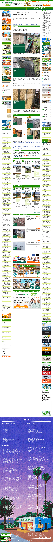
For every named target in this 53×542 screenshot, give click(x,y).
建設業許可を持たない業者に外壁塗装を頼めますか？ (10, 439)
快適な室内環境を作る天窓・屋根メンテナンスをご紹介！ (35, 470)
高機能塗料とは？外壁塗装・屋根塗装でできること (6, 202)
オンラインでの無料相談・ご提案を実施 (46, 144)
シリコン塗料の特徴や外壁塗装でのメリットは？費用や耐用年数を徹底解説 (38, 517)
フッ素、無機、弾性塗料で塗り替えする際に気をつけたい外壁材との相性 (12, 505)
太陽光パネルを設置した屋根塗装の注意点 (46, 257)
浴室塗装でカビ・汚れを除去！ (5, 268)
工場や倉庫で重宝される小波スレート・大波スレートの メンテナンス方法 (12, 506)
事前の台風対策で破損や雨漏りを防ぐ (46, 269)
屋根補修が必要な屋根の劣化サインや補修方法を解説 (35, 476)
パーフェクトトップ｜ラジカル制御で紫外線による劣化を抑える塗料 (37, 499)
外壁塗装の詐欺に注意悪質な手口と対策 (46, 166)
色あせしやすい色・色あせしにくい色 (46, 79)
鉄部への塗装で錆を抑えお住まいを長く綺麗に (6, 257)
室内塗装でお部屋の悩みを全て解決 (32, 450)
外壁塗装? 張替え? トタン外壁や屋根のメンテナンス (35, 458)
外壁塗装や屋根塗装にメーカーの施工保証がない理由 (46, 207)
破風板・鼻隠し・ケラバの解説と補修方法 (6, 215)
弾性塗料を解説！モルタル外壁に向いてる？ (46, 302)
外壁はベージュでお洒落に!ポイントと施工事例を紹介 (47, 295)
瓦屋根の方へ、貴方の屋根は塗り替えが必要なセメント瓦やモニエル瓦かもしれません (39, 465)
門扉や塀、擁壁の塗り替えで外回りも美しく (34, 449)
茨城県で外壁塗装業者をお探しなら (7, 440)
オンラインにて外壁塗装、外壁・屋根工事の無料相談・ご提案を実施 (37, 452)
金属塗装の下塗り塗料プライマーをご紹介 (46, 199)
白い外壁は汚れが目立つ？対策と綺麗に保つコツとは (46, 292)
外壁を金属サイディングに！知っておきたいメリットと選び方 (36, 457)
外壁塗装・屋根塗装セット (6, 51)
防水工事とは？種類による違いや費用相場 (6, 280)
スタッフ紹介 (4, 438)
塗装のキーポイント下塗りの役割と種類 (46, 197)
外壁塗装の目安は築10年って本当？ (5, 141)
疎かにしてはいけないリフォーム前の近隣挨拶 (46, 171)
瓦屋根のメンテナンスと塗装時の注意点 (6, 252)
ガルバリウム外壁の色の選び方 (46, 189)
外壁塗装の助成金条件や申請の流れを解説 (46, 149)
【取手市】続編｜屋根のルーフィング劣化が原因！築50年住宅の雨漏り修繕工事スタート (46, 21)
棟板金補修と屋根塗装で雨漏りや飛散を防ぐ (6, 275)
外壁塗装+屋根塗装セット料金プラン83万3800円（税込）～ (36, 432)
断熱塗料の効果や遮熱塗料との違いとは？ (46, 264)
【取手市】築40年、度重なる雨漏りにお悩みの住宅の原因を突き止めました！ (46, 33)
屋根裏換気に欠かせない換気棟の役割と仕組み (6, 290)
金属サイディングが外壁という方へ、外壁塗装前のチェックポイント (37, 535)
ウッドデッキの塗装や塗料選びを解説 (6, 265)
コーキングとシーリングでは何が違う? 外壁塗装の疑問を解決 (11, 499)
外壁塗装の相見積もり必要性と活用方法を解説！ (46, 156)
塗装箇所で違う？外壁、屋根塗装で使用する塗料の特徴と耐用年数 (36, 524)
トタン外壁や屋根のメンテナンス (5, 247)
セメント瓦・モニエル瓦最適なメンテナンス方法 (6, 255)
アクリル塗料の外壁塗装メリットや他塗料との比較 (6, 172)
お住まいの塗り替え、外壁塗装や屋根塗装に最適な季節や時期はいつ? (12, 479)
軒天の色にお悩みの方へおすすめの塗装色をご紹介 (6, 220)
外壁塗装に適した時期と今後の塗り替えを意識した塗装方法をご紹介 (12, 478)
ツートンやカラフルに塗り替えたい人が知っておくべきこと (47, 82)
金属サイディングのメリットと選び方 (5, 245)
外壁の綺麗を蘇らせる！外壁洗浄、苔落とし (46, 252)
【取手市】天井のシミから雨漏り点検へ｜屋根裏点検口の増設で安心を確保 (46, 13)
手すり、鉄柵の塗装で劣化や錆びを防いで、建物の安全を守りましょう (37, 479)
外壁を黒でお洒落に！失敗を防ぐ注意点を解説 (46, 290)
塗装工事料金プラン (36, 8)
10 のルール (4, 431)
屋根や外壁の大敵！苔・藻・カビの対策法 (46, 254)
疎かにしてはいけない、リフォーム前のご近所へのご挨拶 (10, 460)
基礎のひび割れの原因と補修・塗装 (45, 274)
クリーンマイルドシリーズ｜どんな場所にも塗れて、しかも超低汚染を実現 (38, 515)
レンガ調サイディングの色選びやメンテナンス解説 (6, 190)
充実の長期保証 (5, 433)
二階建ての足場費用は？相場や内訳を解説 (46, 217)
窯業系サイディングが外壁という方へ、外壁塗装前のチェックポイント (37, 534)
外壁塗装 (6, 46)
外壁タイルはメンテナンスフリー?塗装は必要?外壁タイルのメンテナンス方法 (38, 460)
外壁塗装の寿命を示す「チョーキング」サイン (6, 185)
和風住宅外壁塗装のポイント (46, 239)
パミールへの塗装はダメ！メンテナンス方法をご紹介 (46, 262)
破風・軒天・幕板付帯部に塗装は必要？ (6, 212)
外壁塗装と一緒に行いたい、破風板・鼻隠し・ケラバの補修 (36, 467)
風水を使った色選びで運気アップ (47, 72)
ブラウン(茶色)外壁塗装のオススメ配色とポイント (46, 297)
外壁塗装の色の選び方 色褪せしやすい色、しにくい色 (10, 449)
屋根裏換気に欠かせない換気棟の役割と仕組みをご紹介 (10, 514)
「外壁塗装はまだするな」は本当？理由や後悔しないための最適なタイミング (13, 458)
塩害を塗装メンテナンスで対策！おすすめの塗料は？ (10, 515)
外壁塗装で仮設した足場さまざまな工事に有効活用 (46, 212)
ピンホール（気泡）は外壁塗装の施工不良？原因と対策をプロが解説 (12, 486)
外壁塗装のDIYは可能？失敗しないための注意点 (46, 222)
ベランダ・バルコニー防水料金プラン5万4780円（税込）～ (36, 433)
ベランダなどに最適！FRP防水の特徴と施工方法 (6, 283)
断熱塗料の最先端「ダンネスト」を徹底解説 (46, 267)
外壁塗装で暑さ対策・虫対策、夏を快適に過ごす (34, 494)
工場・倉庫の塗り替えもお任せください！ (46, 131)
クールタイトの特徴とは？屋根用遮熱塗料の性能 (46, 310)
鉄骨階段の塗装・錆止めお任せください (6, 260)
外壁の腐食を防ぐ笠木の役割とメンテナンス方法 (6, 225)
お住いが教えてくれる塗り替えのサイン (6, 138)
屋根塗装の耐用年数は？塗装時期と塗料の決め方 (46, 279)
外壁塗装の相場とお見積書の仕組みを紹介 (46, 159)
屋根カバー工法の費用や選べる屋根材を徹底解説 (6, 159)
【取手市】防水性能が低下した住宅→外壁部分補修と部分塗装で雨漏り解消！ (46, 30)
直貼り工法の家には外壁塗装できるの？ (46, 229)
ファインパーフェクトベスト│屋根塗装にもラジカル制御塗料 (36, 500)
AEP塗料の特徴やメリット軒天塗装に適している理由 (47, 315)
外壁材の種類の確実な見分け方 (45, 181)
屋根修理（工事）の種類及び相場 (5, 154)
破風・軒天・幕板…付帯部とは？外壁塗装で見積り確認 (35, 466)
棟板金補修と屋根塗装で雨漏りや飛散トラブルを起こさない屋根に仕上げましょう (13, 507)
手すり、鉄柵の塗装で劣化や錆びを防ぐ (6, 262)
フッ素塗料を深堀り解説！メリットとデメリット (46, 300)
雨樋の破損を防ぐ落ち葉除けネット (5, 232)
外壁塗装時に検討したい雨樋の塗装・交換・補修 (6, 227)
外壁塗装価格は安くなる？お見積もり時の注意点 (6, 152)
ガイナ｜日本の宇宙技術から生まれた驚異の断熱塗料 (35, 514)
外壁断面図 (4, 305)
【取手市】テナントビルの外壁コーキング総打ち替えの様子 (46, 26)
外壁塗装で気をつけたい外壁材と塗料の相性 (6, 308)
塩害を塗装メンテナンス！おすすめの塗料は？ (6, 293)
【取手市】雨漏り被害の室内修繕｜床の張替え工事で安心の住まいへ (46, 18)
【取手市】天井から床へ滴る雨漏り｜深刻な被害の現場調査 (46, 24)
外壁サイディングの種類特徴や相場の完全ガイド (6, 192)
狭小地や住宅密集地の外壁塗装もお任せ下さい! (6, 242)
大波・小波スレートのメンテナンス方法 (6, 310)
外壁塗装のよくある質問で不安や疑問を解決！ (46, 146)
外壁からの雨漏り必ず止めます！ (32, 440)
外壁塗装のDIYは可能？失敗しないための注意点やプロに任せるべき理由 (12, 469)
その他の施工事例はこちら (36, 212)
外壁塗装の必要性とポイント (32, 441)
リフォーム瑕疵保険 (5, 430)
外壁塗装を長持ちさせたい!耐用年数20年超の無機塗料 (47, 204)
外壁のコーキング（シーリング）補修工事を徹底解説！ (35, 456)
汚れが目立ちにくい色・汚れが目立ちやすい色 (47, 76)
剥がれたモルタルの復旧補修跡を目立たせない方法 (6, 195)
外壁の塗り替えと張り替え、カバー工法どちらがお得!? (10, 470)
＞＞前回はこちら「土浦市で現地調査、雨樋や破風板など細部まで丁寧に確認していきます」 (26, 24)
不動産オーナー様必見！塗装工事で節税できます (46, 209)
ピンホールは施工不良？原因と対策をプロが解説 (6, 197)
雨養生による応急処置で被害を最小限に (46, 272)
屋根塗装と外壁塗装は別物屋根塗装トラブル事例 (6, 205)
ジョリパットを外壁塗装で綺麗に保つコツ (46, 244)
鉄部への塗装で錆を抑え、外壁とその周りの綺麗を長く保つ (36, 477)
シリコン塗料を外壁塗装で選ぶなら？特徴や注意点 (6, 177)
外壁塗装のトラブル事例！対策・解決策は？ (46, 277)
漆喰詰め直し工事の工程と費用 (46, 242)
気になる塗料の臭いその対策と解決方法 (46, 174)
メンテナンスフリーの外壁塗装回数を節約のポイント (46, 184)
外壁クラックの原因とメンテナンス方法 (6, 187)
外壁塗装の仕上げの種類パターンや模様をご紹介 (46, 305)
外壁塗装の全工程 (5, 143)
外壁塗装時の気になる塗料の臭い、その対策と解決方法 (10, 461)
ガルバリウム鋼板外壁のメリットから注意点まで (46, 186)
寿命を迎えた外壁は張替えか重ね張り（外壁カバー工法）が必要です (37, 447)
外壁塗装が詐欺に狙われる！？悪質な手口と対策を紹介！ (10, 491)
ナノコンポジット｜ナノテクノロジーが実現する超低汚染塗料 (36, 509)
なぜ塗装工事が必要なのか (6, 133)
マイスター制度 (5, 432)
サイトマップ (5, 337)
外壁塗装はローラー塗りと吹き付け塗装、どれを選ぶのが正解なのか (12, 498)
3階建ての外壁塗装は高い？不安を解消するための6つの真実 (10, 462)
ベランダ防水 (6, 53)
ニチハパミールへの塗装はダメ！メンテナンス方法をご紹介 (10, 517)
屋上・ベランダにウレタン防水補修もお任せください (6, 285)
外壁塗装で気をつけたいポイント (6, 207)
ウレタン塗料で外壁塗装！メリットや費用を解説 (6, 175)
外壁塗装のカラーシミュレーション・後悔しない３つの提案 (10, 453)
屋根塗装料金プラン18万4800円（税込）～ (33, 431)
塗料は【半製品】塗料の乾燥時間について (6, 295)
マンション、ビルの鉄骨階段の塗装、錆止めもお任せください (36, 478)
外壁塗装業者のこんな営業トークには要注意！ (46, 219)
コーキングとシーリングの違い (6, 298)
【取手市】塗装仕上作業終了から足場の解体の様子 (46, 36)
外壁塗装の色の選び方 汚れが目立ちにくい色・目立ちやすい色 (11, 450)
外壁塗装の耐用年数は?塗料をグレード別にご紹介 (6, 164)
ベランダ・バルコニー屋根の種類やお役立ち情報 (6, 278)
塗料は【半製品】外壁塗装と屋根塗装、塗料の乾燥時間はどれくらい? (12, 497)
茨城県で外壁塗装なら (6, 327)
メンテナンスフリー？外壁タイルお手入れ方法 (46, 237)
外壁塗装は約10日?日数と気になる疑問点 (46, 169)
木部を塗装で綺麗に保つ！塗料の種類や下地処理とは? (47, 259)
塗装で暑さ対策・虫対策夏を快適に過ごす (6, 182)
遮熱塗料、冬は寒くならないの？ (32, 523)
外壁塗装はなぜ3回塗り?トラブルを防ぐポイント (6, 210)
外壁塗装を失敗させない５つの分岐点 (46, 151)
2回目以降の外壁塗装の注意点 (45, 192)
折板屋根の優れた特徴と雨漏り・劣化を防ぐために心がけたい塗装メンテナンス (38, 459)
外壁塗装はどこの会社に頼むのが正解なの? (8, 496)
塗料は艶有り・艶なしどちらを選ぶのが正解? (46, 232)
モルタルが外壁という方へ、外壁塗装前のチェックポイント (36, 533)
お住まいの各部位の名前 (6, 162)
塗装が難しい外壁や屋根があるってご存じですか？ (46, 224)
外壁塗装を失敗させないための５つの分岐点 (8, 452)
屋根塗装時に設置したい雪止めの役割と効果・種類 (6, 230)
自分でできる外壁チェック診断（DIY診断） (8, 468)
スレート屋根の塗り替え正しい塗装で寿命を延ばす (6, 237)
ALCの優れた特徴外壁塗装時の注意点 (5, 300)
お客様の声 (4, 428)
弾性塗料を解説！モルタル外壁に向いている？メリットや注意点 (11, 534)
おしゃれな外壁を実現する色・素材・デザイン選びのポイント (11, 525)
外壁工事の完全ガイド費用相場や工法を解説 (6, 149)
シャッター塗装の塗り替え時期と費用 (5, 270)
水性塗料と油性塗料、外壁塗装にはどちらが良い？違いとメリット (36, 527)
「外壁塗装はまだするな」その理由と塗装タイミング (6, 146)
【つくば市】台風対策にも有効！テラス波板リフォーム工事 (46, 16)
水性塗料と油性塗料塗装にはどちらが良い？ (46, 234)
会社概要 (4, 322)
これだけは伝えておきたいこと (7, 429)
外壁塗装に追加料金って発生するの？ (46, 154)
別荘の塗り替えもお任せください (46, 136)
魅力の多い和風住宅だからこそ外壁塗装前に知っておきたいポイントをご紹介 (38, 461)
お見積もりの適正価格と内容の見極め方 (46, 164)
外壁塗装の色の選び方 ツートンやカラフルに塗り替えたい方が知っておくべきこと (13, 451)
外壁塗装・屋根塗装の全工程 (32, 429)
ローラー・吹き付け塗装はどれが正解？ (46, 247)
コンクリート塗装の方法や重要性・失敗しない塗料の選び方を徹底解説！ (37, 484)
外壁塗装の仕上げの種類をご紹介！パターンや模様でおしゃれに (11, 536)
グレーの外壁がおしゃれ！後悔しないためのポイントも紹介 (10, 527)
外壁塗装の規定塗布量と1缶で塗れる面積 (46, 249)
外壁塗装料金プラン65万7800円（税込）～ (33, 430)
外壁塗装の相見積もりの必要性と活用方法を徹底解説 (10, 490)
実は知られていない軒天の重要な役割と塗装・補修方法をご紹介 (36, 468)
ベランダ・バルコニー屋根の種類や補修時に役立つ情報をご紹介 (11, 508)
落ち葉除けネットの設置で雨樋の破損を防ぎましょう (35, 475)
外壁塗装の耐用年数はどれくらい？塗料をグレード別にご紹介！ (11, 477)
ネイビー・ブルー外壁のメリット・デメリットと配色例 (10, 526)
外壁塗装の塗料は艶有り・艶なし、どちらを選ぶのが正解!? (36, 526)
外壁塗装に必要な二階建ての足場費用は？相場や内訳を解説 (36, 496)
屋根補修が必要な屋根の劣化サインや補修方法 (6, 235)
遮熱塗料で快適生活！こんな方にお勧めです (34, 508)
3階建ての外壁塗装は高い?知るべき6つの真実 (47, 176)
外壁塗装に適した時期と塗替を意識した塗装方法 (6, 167)
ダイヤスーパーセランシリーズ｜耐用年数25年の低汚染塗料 (36, 505)
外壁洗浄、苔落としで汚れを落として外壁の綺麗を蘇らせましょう (36, 486)
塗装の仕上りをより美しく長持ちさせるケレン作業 (6, 200)
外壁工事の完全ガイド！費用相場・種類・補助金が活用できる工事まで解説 (12, 459)
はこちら (17, 156)
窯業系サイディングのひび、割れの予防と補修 (46, 227)
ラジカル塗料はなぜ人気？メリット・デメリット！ (46, 312)
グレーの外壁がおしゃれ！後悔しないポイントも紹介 (46, 287)
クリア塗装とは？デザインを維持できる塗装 (6, 180)
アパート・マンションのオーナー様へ (46, 134)
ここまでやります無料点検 (42, 8)
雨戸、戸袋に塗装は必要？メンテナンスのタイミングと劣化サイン (36, 485)
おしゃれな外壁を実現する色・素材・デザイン (46, 282)
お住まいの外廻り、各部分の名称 (7, 471)
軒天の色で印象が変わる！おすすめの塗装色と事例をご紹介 (36, 469)
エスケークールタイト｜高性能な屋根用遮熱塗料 (34, 507)
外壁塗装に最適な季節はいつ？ (6, 169)
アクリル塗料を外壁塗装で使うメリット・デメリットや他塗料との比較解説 (38, 518)
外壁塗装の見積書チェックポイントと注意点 (46, 161)
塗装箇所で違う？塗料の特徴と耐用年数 (46, 194)
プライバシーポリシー (6, 332)
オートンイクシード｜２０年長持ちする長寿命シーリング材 (36, 516)
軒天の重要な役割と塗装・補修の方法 (5, 217)
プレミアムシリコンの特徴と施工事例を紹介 (46, 307)
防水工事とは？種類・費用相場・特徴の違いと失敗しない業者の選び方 (12, 509)
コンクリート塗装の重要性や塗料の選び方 (6, 273)
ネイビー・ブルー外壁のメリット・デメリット (46, 285)
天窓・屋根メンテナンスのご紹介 (6, 222)
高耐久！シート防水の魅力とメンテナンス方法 (6, 288)
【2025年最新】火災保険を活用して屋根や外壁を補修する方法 (36, 439)
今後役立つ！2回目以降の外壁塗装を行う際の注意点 (35, 448)
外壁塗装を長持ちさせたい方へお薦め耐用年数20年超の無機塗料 (36, 528)
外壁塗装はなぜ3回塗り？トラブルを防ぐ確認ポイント (10, 489)
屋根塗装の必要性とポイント (32, 442)
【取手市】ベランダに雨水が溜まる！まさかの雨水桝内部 (46, 28)
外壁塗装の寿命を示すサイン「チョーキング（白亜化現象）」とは (11, 480)
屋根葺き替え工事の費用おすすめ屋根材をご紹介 (6, 157)
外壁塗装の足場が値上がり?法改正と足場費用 (47, 214)
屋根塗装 (6, 48)
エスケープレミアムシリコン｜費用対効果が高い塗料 (35, 506)
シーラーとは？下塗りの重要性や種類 (46, 202)
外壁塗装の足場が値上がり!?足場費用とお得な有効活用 (35, 495)
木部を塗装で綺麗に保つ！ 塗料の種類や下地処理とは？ (10, 516)
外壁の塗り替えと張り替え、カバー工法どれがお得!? (46, 179)
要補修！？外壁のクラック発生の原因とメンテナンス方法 (10, 481)
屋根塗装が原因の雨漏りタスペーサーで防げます (6, 240)
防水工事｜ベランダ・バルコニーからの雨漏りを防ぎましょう (36, 451)
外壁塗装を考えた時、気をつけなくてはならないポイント (10, 488)
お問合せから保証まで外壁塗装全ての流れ (33, 428)
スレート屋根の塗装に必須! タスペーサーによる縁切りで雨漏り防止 (11, 495)
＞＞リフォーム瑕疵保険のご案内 (17, 148)
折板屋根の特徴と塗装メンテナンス (5, 250)
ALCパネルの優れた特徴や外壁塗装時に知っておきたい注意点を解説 (12, 500)
